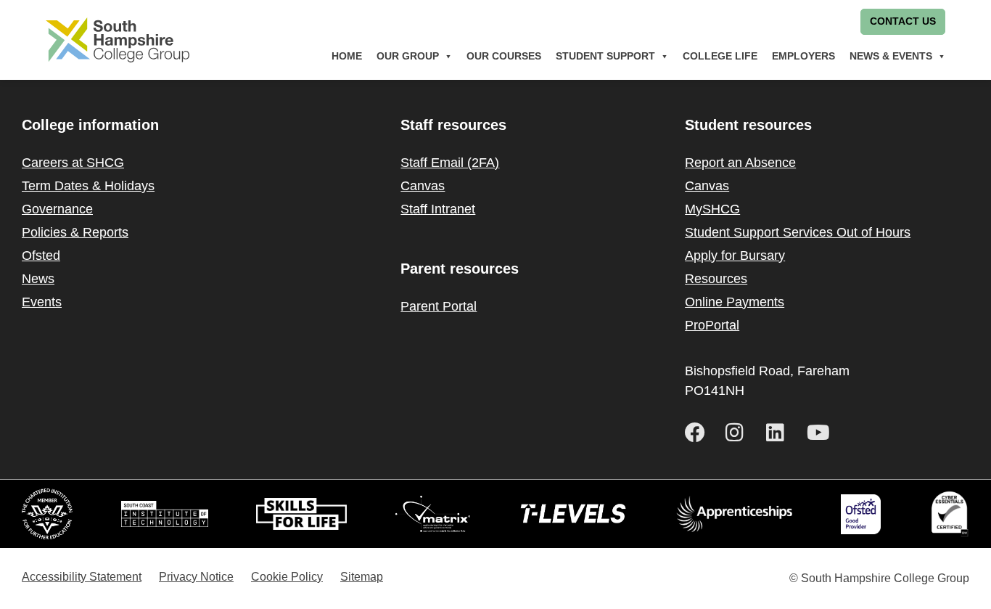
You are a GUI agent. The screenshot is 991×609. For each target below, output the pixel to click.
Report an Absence (740, 162)
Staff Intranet (437, 209)
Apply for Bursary (735, 255)
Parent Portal (438, 306)
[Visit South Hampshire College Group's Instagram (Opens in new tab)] (739, 432)
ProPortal (712, 325)
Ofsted (41, 255)
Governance (57, 209)
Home (347, 56)
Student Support (605, 56)
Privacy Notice (196, 577)
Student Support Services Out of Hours (797, 232)
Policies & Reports (75, 232)
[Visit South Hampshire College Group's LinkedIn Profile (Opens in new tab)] (780, 432)
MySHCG (712, 209)
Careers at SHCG (73, 162)
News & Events (891, 56)
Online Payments (734, 302)
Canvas (422, 186)
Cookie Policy (287, 577)
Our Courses (503, 56)
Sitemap (361, 577)
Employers (803, 56)
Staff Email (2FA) (449, 162)
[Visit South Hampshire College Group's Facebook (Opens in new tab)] (699, 432)
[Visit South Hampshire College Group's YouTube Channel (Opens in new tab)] (821, 432)
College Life (720, 56)
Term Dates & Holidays (88, 186)
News (38, 278)
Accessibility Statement (81, 577)
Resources (716, 278)
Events (42, 302)
